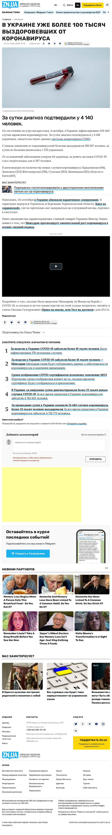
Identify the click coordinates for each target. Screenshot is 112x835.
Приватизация (9, 788)
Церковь (60, 783)
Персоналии (35, 790)
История (87, 775)
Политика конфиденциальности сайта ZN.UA (89, 822)
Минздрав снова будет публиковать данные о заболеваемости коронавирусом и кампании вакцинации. (59, 364)
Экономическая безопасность (36, 785)
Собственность (90, 788)
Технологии (61, 775)
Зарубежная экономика (40, 775)
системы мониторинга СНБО (70, 139)
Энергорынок (8, 783)
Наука (59, 771)
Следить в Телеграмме (30, 553)
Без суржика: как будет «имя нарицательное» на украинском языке (67, 696)
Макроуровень (9, 779)
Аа (78, 5)
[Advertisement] (41, 494)
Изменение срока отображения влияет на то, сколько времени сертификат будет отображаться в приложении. (59, 379)
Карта (5, 743)
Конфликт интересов (39, 779)
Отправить (95, 459)
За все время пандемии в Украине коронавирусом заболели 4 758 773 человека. (59, 409)
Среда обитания (63, 779)
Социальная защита (38, 771)
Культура (60, 788)
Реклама (6, 731)
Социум (86, 771)
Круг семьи (88, 779)
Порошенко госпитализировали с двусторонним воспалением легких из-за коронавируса (59, 189)
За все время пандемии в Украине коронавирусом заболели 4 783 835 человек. (59, 394)
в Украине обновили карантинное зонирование (66, 199)
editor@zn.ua (32, 741)
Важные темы (11, 12)
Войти (70, 5)
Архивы (5, 723)
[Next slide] (108, 12)
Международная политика (14, 775)
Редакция (6, 727)
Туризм (86, 783)
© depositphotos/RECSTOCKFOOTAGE (18, 111)
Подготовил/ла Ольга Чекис (21, 332)
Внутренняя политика (12, 771)
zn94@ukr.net (61, 734)
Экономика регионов (12, 792)
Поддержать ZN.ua (92, 5)
